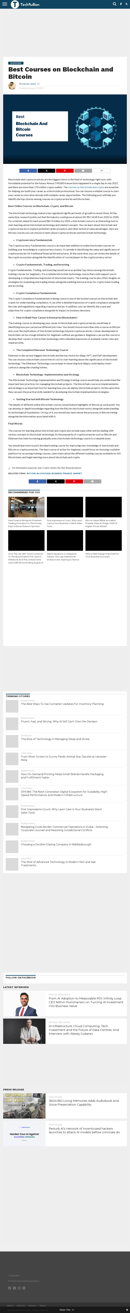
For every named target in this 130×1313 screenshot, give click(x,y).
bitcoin (31, 473)
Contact (21, 1306)
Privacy (32, 1306)
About (10, 1306)
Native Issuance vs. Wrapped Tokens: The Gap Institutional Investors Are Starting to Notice (63, 557)
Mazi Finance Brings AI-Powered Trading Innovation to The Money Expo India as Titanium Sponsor (25, 523)
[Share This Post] (46, 169)
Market (77, 473)
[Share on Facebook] (28, 169)
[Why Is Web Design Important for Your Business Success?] (103, 541)
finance (67, 473)
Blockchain (44, 473)
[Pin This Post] (65, 169)
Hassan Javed (29, 83)
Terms (42, 1306)
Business (57, 473)
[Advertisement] (65, 32)
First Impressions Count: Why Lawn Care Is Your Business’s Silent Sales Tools (64, 523)
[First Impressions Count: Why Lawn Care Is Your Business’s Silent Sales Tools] (65, 507)
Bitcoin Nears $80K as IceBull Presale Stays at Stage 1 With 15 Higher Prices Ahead (101, 523)
